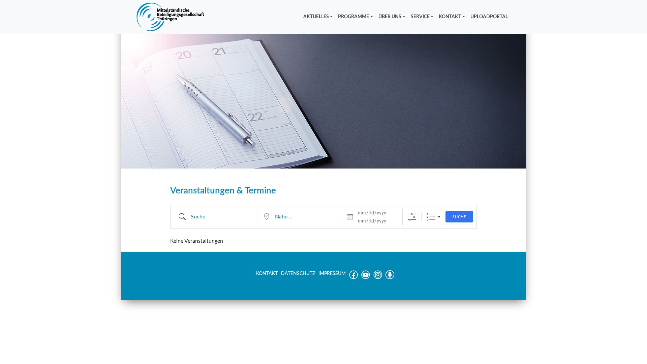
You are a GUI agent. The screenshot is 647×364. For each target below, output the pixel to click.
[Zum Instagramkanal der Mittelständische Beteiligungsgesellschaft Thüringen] (377, 277)
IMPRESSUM (332, 273)
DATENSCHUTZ (298, 273)
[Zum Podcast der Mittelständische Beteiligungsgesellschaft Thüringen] (390, 277)
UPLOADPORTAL (489, 16)
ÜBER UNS (389, 16)
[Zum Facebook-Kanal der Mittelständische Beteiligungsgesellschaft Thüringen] (353, 277)
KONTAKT (450, 16)
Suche (459, 217)
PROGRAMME (353, 16)
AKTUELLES (316, 16)
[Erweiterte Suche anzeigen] (412, 217)
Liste (431, 217)
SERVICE (420, 16)
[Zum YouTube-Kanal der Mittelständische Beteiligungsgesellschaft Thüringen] (365, 277)
